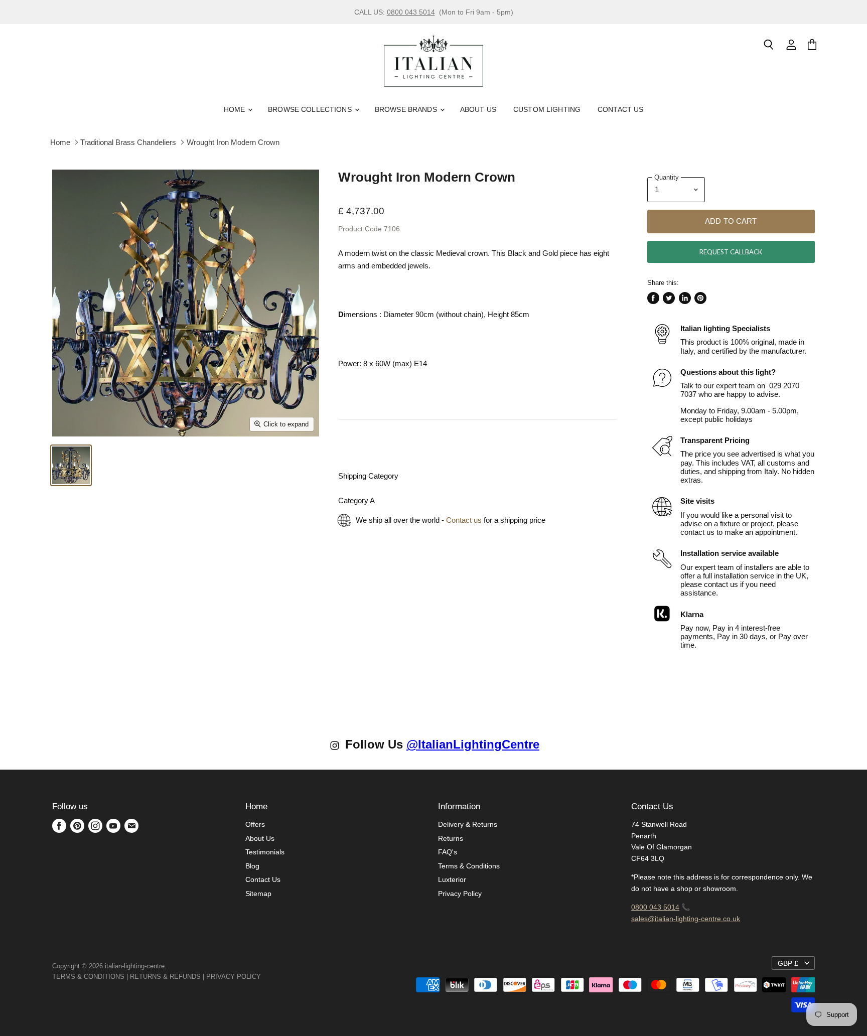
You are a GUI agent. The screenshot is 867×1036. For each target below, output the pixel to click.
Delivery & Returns (467, 824)
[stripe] (272, 976)
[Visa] (262, 976)
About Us (478, 109)
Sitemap (258, 894)
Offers (255, 824)
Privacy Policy (460, 894)
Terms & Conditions (469, 866)
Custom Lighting (547, 109)
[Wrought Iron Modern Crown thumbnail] (71, 465)
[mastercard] (266, 976)
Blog (252, 866)
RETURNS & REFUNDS (165, 976)
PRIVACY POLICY (233, 976)
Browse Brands (407, 109)
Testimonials (264, 852)
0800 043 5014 (411, 12)
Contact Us (620, 109)
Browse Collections (311, 109)
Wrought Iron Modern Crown (233, 142)
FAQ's (447, 852)
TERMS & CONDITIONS (88, 976)
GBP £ (788, 963)
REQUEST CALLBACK (730, 252)
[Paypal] (264, 976)
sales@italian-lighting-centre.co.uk (685, 919)
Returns (450, 838)
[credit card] (268, 976)
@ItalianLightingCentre (472, 744)
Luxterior (452, 879)
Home (235, 109)
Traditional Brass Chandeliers (128, 142)
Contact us (464, 520)
